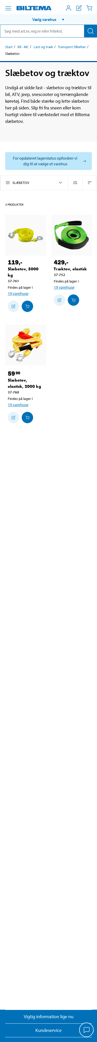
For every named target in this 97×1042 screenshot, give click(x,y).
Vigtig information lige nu (48, 1016)
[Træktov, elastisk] (71, 235)
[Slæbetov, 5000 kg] (25, 235)
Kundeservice (48, 1030)
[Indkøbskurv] (89, 8)
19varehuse (18, 293)
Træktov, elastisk (70, 269)
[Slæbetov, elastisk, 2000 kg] (25, 345)
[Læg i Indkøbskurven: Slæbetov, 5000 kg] (27, 306)
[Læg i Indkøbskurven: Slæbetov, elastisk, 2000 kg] (27, 417)
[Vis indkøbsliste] (79, 8)
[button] (48, 19)
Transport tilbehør (72, 46)
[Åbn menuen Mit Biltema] (68, 8)
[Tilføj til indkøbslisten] (13, 306)
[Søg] (90, 31)
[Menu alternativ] (8, 8)
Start (9, 46)
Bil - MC (23, 46)
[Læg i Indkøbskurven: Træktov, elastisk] (73, 300)
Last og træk (43, 46)
